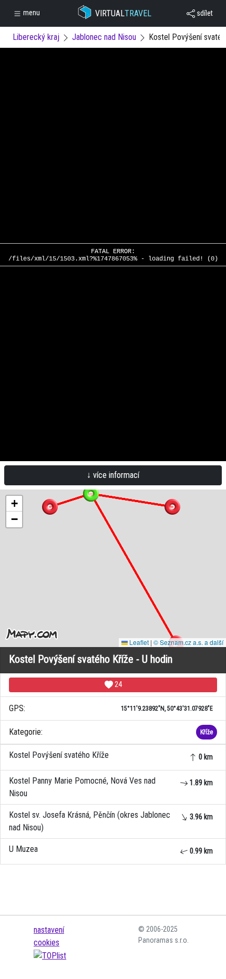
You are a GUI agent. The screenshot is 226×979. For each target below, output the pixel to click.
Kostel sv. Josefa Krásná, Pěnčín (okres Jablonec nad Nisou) (111, 821)
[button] (172, 507)
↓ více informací (113, 475)
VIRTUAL (123, 13)
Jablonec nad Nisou (104, 37)
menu (31, 12)
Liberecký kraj (36, 37)
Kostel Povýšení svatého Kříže (111, 755)
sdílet (204, 13)
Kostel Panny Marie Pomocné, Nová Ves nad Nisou (111, 787)
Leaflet (138, 642)
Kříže (206, 732)
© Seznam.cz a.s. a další (188, 642)
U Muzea (111, 849)
